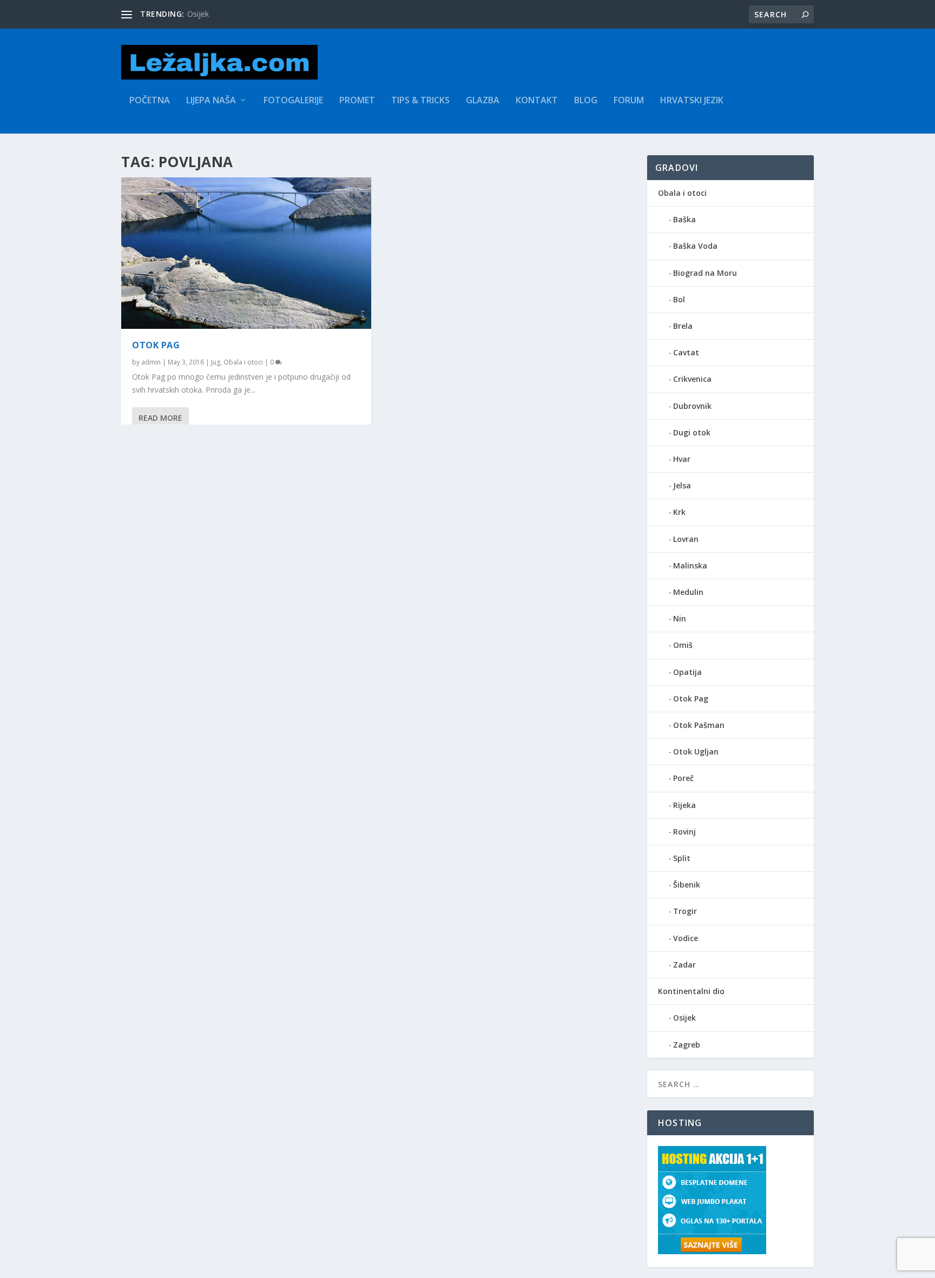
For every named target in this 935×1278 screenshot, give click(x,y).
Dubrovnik (692, 406)
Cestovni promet (216, 14)
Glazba (482, 101)
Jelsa (682, 485)
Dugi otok (691, 432)
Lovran (686, 539)
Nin (679, 618)
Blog (585, 101)
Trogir (685, 911)
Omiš (683, 645)
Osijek (684, 1017)
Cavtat (686, 352)
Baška (684, 219)
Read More (160, 418)
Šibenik (686, 884)
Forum (629, 101)
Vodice (685, 938)
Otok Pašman (699, 725)
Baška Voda (695, 246)
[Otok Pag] (246, 253)
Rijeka (684, 805)
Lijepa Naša (211, 101)
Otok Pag (156, 345)
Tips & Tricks (420, 101)
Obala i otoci (243, 362)
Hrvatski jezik (691, 101)
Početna (149, 101)
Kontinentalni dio (691, 991)
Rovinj (684, 831)
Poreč (683, 778)
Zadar (684, 964)
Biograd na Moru (705, 273)
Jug (215, 362)
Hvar (681, 459)
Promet (357, 101)
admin (151, 362)
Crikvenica (692, 379)
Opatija (687, 672)
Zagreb (686, 1044)
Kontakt (537, 101)
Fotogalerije (293, 101)
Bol (679, 299)
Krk (679, 512)
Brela (683, 326)
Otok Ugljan (696, 751)
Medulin (688, 592)
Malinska (690, 565)
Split (681, 858)
